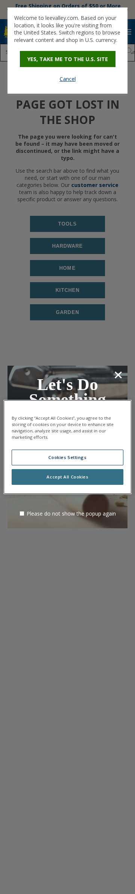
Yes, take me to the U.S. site (67, 59)
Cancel (68, 78)
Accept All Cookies (67, 477)
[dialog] (68, 50)
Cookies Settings (67, 457)
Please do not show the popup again (71, 513)
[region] (67, 447)
